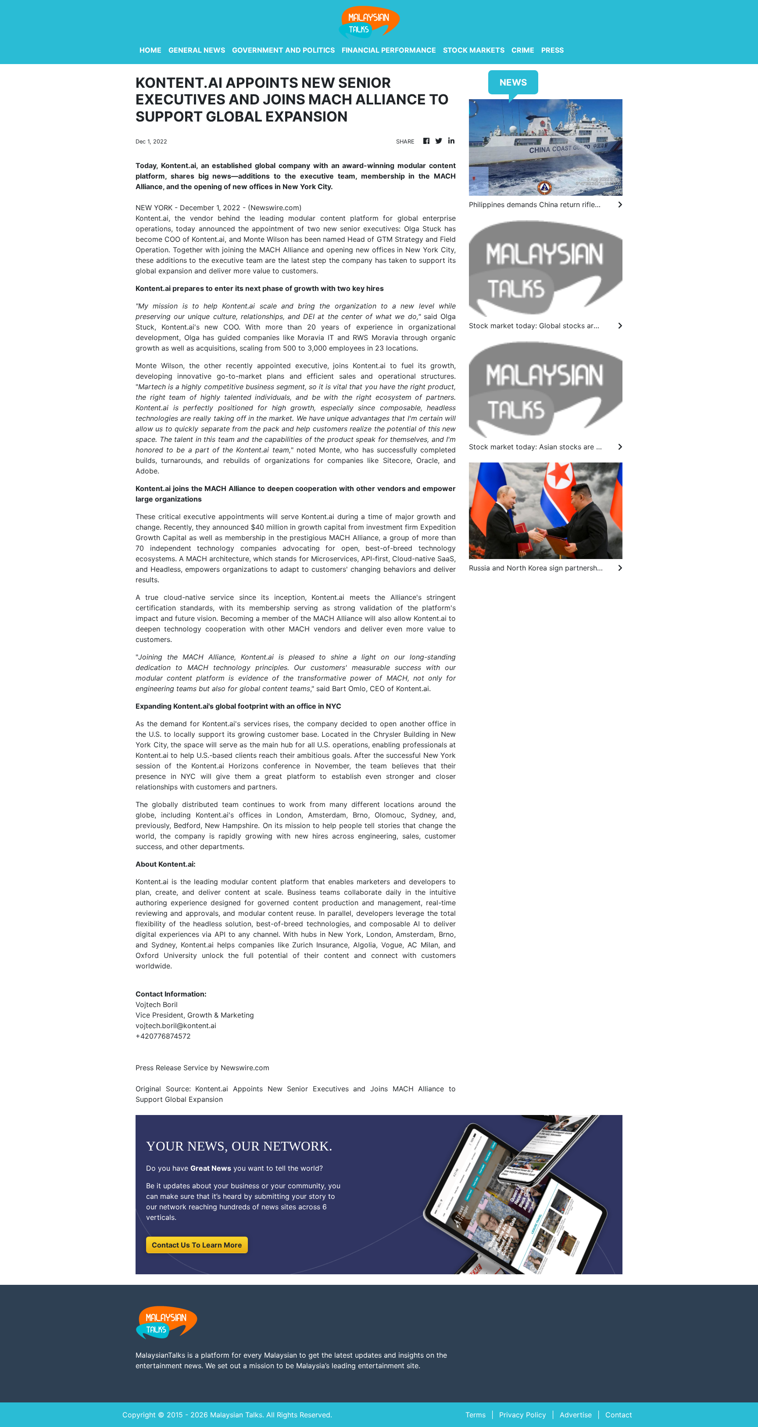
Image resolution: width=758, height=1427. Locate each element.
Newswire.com (274, 207)
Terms (475, 1414)
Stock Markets (473, 50)
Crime (522, 50)
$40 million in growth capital (298, 527)
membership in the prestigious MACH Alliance (302, 537)
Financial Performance (389, 50)
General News (196, 50)
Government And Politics (283, 50)
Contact (618, 1414)
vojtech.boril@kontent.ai (176, 1025)
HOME (150, 50)
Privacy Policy (522, 1414)
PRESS (552, 50)
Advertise (576, 1414)
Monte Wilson (159, 365)
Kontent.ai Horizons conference (245, 765)
